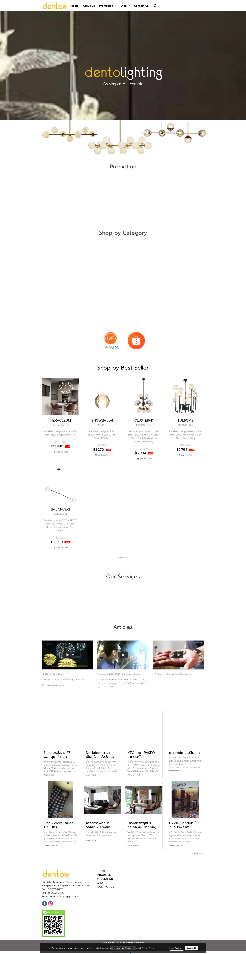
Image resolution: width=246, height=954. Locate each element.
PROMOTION (105, 879)
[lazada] (110, 340)
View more (49, 774)
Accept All (191, 948)
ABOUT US (104, 875)
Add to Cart (62, 451)
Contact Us (141, 5)
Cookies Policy (148, 948)
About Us (89, 5)
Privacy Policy (131, 948)
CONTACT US (105, 887)
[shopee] (136, 340)
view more (123, 557)
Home (74, 5)
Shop (123, 5)
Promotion (106, 5)
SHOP (100, 883)
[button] (155, 5)
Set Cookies (176, 948)
